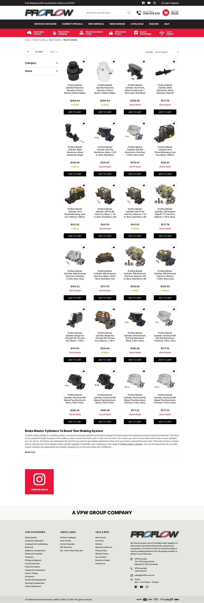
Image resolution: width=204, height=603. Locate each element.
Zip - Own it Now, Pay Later (71, 550)
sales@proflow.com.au (144, 575)
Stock (28, 71)
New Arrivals (96, 24)
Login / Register (171, 3)
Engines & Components (35, 550)
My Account (100, 537)
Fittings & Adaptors (33, 560)
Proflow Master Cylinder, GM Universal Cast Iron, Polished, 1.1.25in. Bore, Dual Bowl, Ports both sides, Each (75, 277)
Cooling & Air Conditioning (36, 544)
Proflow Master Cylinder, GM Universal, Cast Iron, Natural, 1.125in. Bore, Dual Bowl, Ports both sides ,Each (165, 277)
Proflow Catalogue (68, 537)
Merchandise (117, 24)
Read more (30, 452)
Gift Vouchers (66, 547)
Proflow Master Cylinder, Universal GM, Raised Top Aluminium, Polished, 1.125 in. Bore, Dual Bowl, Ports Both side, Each (165, 401)
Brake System (31, 537)
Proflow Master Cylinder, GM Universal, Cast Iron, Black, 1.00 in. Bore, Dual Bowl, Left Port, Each (105, 276)
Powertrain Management (35, 580)
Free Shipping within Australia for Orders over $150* (50, 3)
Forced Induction (32, 563)
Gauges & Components (35, 570)
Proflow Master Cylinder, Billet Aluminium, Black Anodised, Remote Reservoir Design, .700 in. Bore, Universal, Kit (165, 91)
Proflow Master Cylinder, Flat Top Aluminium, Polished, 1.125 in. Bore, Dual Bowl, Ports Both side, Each (135, 153)
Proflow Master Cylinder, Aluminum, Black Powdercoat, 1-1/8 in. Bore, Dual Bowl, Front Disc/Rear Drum (135, 90)
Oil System (29, 576)
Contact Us (100, 563)
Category (30, 63)
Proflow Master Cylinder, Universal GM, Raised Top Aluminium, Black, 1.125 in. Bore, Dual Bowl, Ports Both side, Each (105, 401)
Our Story (99, 541)
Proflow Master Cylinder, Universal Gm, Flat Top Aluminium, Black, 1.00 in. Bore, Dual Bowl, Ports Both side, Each (135, 339)
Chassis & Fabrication (34, 541)
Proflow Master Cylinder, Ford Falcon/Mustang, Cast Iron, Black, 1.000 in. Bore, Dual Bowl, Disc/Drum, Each (165, 153)
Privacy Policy (101, 550)
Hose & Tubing (31, 573)
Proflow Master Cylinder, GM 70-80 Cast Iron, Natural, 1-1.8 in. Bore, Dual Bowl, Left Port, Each (135, 214)
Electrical (29, 547)
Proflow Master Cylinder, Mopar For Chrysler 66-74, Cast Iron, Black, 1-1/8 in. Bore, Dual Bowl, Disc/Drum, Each (75, 339)
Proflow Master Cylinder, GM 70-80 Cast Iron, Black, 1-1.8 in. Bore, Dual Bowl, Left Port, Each (105, 214)
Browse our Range (45, 24)
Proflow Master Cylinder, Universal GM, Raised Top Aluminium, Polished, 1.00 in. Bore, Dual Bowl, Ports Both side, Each (135, 401)
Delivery (98, 544)
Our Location (100, 557)
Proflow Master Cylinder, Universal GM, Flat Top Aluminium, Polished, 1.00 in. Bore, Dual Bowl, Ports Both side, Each (165, 339)
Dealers (154, 24)
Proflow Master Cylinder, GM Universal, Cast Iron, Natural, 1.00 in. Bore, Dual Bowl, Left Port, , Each (135, 276)
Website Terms (101, 554)
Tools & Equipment (33, 586)
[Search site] (129, 12)
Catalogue (137, 24)
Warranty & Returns (103, 547)
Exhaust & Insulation (33, 554)
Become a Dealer (102, 560)
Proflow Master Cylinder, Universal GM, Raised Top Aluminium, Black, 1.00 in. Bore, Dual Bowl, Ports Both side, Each (75, 401)
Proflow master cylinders (131, 444)
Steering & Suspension (35, 583)
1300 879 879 (151, 13)
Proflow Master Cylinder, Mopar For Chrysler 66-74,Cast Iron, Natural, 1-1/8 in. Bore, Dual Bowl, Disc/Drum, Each (105, 339)
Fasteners (29, 557)
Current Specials (72, 24)
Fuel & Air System (32, 567)
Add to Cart (74, 112)
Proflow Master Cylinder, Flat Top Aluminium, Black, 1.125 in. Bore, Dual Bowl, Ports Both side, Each (105, 152)
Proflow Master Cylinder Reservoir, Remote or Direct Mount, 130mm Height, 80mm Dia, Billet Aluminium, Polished (105, 91)
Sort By (149, 52)
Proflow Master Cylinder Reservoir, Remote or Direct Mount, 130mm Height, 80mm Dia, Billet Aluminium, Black (75, 91)
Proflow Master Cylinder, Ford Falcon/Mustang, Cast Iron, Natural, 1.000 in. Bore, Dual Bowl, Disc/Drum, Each (75, 215)
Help (167, 24)
